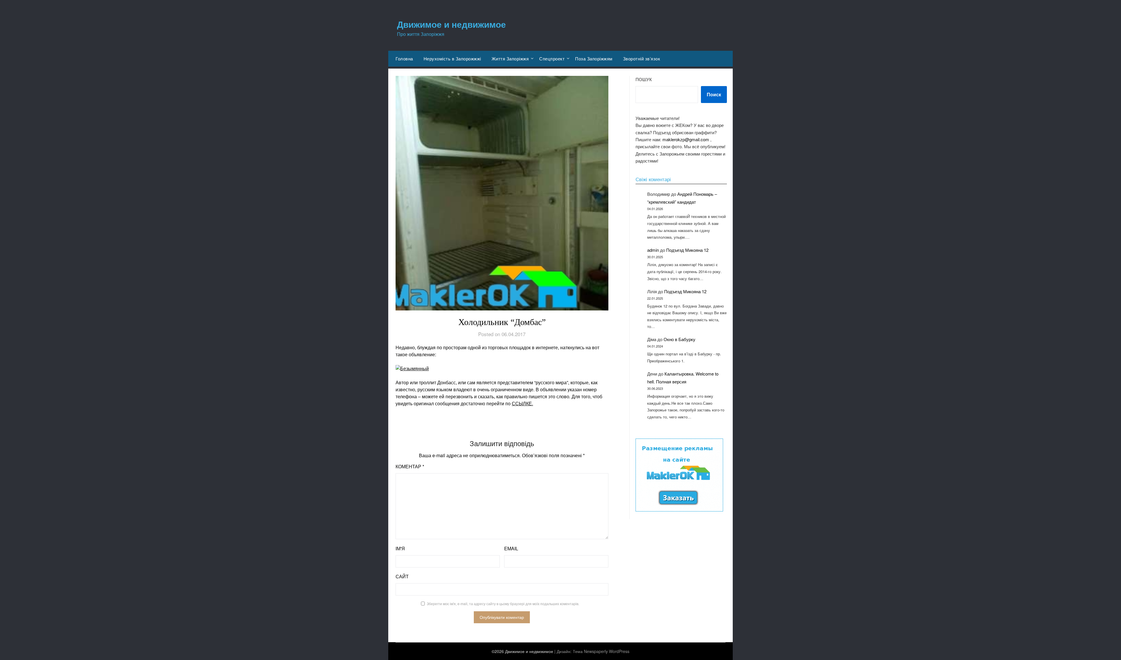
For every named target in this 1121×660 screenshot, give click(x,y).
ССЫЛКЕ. (522, 403)
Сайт (402, 576)
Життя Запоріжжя (510, 58)
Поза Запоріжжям (593, 58)
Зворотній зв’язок (641, 58)
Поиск (714, 94)
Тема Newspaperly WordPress (601, 651)
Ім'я (400, 548)
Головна (404, 58)
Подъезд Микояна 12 (687, 250)
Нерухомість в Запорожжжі (452, 58)
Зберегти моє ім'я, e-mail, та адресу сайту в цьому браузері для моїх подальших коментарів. (503, 603)
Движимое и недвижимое (451, 24)
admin (653, 250)
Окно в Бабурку (679, 339)
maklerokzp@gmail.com (685, 139)
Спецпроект (552, 58)
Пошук (644, 79)
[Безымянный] (502, 368)
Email (511, 548)
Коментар (410, 466)
